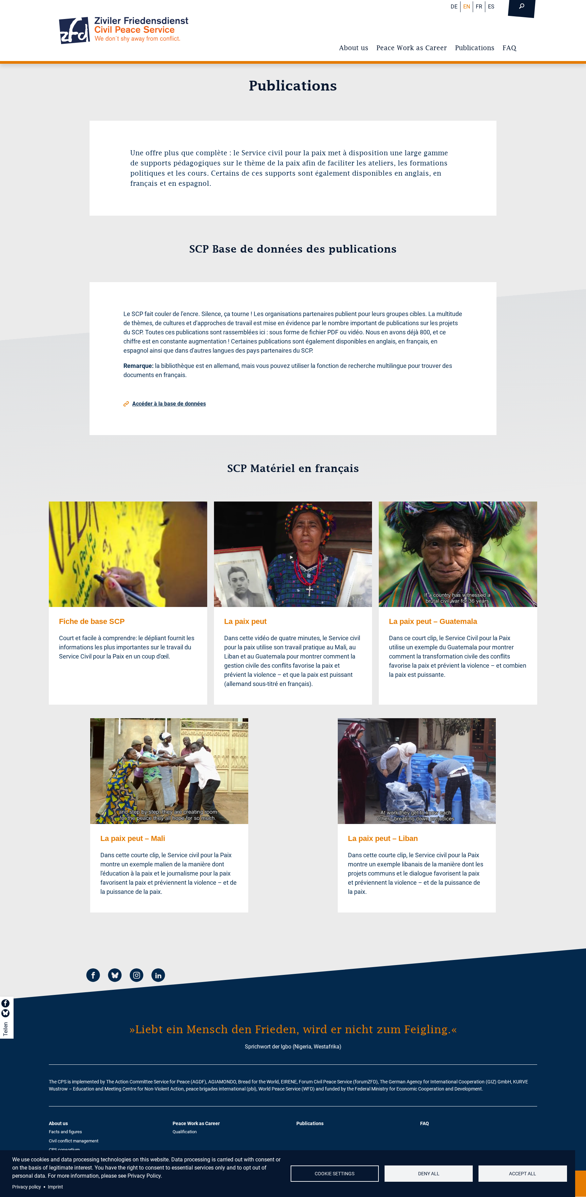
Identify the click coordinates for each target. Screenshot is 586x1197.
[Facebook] (93, 976)
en (466, 6)
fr (479, 6)
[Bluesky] (115, 976)
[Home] (123, 30)
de (454, 6)
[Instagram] (136, 976)
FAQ (509, 48)
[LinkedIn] (158, 976)
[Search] (521, 7)
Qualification (185, 1131)
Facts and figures (65, 1131)
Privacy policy (26, 1187)
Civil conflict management (73, 1140)
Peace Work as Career (411, 48)
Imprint (55, 1187)
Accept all (522, 1173)
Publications (474, 48)
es (491, 6)
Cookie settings (334, 1173)
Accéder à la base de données (169, 403)
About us (353, 48)
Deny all (429, 1173)
